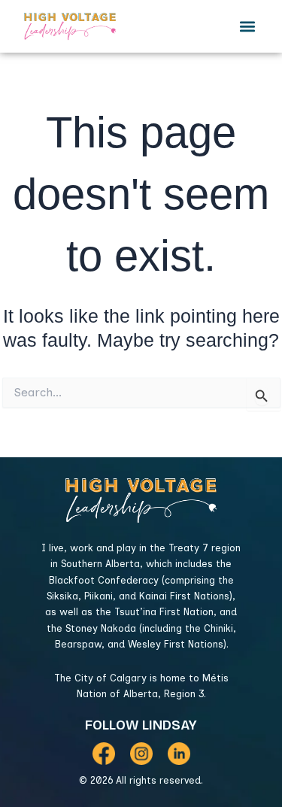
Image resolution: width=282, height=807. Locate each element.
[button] (247, 26)
